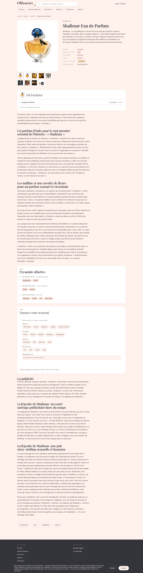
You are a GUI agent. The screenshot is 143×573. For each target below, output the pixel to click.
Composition (24, 525)
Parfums (21, 9)
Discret (33, 334)
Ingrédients (46, 525)
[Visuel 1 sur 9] (20, 76)
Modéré (41, 334)
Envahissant (60, 334)
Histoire (80, 9)
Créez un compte (25, 369)
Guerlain (32, 16)
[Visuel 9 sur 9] (41, 83)
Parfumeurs (48, 9)
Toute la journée (64, 327)
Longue (53, 327)
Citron (35, 280)
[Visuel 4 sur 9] (41, 76)
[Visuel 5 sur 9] (48, 76)
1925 (79, 52)
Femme (79, 58)
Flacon (57, 525)
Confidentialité (77, 551)
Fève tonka (48, 298)
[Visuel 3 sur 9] (34, 76)
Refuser (112, 568)
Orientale (81, 61)
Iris (41, 298)
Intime (25, 334)
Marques (59, 9)
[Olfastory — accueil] (26, 4)
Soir (30, 350)
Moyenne (44, 327)
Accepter (123, 568)
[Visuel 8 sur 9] (34, 83)
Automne (42, 342)
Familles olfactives (34, 9)
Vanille (34, 298)
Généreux (50, 334)
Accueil (19, 16)
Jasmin (32, 289)
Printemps (26, 342)
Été (34, 342)
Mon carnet (120, 3)
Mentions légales (78, 548)
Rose (25, 289)
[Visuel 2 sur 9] (27, 76)
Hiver (49, 342)
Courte (36, 327)
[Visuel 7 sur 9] (27, 83)
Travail (37, 350)
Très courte (27, 327)
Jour (24, 350)
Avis (35, 525)
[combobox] (57, 4)
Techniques (70, 9)
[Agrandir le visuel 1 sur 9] (37, 45)
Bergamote (26, 280)
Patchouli (26, 298)
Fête (44, 350)
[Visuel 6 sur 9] (20, 83)
